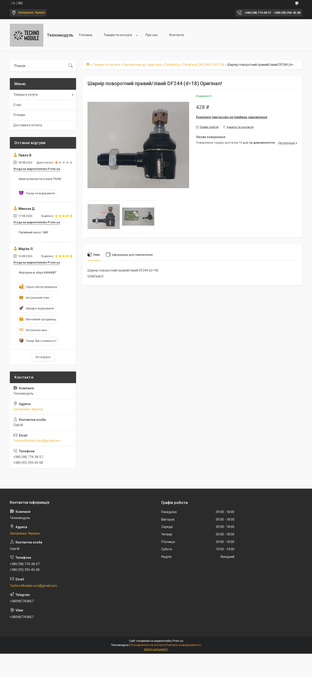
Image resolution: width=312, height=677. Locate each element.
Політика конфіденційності (183, 645)
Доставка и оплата (27, 125)
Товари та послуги (118, 35)
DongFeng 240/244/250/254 (203, 64)
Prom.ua (178, 641)
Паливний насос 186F (33, 232)
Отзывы (19, 115)
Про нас (151, 35)
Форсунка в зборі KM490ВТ (37, 272)
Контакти (176, 35)
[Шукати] (70, 65)
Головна (85, 35)
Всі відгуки (43, 357)
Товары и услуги (25, 94)
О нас (17, 105)
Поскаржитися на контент (147, 645)
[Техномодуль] (26, 35)
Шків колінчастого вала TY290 (40, 179)
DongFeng (172, 64)
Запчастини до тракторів (142, 64)
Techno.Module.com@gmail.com (37, 441)
